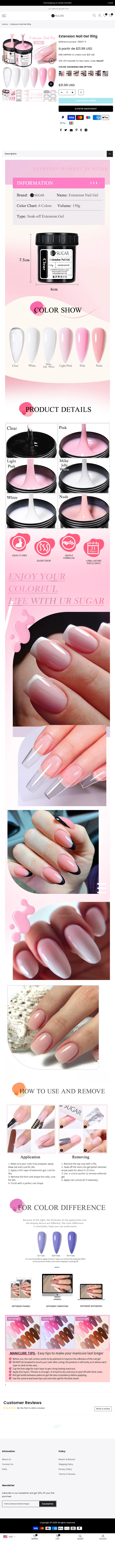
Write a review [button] (103, 1408)
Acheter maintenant (86, 108)
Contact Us (7, 1464)
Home (5, 24)
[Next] (51, 61)
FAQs (4, 1469)
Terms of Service (67, 1474)
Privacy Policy (65, 1469)
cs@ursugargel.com (60, 8)
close (6, 3)
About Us (6, 1459)
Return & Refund (67, 1459)
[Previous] (7, 61)
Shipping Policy (66, 1464)
